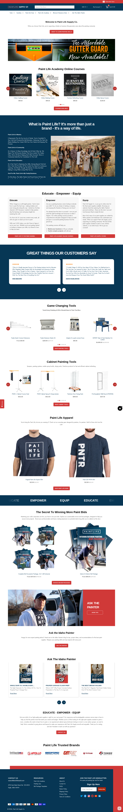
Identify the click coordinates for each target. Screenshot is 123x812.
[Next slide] (115, 88)
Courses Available (61, 108)
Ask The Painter (61, 645)
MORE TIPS (95, 612)
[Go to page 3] (62, 104)
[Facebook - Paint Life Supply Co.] (85, 796)
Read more (13, 693)
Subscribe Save (110, 2)
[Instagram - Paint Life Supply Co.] (88, 796)
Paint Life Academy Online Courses (61, 236)
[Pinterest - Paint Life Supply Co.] (92, 796)
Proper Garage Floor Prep (57, 685)
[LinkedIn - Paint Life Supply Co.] (99, 796)
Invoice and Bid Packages (61, 582)
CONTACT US (61, 732)
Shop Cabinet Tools (61, 404)
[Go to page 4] (63, 104)
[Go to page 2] (60, 104)
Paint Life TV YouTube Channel (25, 236)
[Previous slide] (8, 88)
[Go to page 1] (59, 104)
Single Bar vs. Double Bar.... (22, 685)
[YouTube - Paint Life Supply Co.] (95, 796)
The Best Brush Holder (91, 685)
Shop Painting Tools (61, 348)
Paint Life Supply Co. (19, 809)
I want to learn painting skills (61, 31)
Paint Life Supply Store (98, 236)
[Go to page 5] (63, 344)
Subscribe (101, 789)
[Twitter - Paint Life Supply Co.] (81, 796)
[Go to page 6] (65, 344)
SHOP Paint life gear (61, 488)
